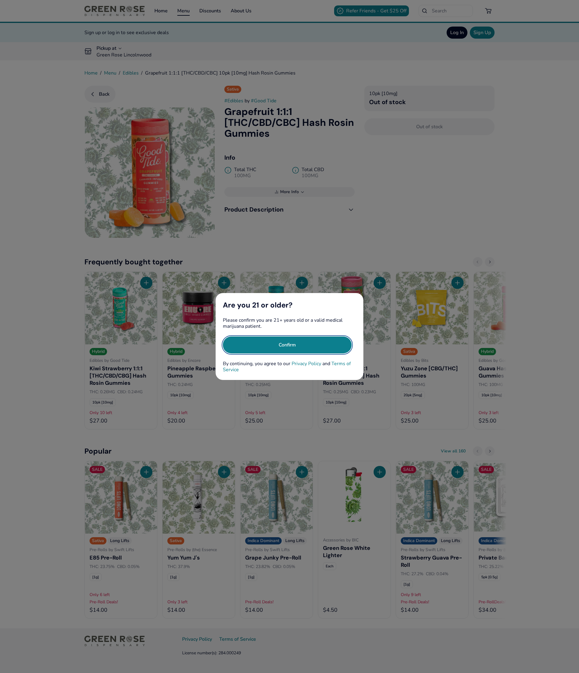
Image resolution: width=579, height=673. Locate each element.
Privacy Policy (306, 363)
